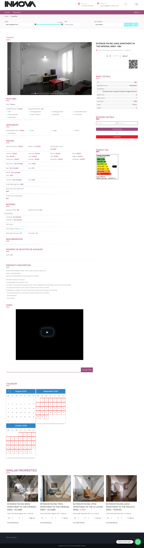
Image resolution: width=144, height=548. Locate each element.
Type (65, 21)
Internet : (9, 180)
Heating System (57, 112)
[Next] (90, 69)
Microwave (11, 133)
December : (76, 159)
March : (53, 153)
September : (10, 159)
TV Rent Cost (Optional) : (14, 196)
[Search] (136, 4)
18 (60, 93)
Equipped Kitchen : (34, 109)
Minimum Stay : (11, 210)
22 (67, 93)
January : (9, 153)
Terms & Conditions (11, 537)
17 (58, 93)
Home (7, 12)
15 (55, 93)
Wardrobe (55, 114)
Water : (8, 172)
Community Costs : (56, 146)
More (22, 487)
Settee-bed (12, 117)
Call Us (84, 3)
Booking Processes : (13, 233)
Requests (16, 12)
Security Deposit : (12, 146)
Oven (32, 130)
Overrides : (32, 233)
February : (31, 153)
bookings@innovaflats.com (109, 6)
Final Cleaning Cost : (13, 184)
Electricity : (10, 164)
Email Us (103, 3)
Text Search (98, 21)
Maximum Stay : (33, 210)
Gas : (8, 168)
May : (8, 156)
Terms (22, 229)
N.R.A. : (8, 255)
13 (52, 93)
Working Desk (13, 114)
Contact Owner (117, 137)
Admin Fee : (32, 146)
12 (50, 93)
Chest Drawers (35, 114)
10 (47, 93)
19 (62, 93)
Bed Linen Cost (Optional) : (15, 189)
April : (74, 153)
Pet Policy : (10, 224)
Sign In (136, 12)
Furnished (78, 114)
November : (54, 159)
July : (52, 156)
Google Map (87, 370)
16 (57, 93)
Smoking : (9, 217)
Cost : (30, 164)
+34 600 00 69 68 (87, 6)
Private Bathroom (81, 112)
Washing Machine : (12, 130)
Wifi (9, 112)
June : (30, 156)
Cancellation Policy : (13, 229)
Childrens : (10, 220)
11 (48, 93)
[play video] (47, 332)
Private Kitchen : (12, 109)
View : (8, 104)
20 (63, 93)
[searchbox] (72, 23)
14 (53, 93)
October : (31, 159)
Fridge (54, 130)
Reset (127, 24)
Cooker (77, 130)
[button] (138, 542)
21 (65, 93)
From (6, 21)
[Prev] (9, 69)
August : (75, 156)
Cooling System (35, 112)
